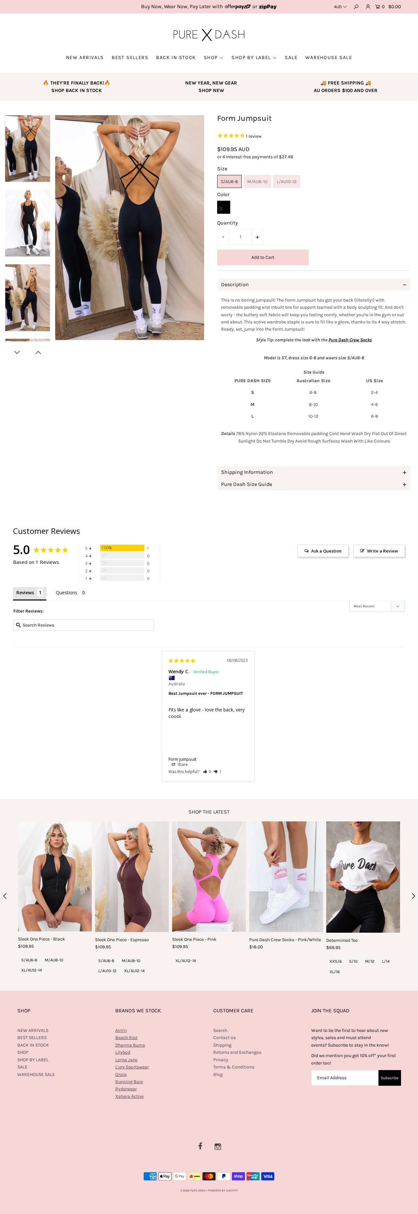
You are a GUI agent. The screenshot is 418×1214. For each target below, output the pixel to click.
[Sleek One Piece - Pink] (209, 876)
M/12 (370, 961)
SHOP (211, 57)
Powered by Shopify (223, 1190)
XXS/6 (336, 961)
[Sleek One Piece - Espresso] (132, 876)
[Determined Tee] (363, 877)
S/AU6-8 (229, 181)
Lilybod (122, 1052)
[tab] (313, 284)
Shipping (222, 1045)
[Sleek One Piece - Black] (55, 876)
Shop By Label (251, 57)
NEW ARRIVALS (85, 57)
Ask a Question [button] (326, 551)
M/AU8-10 (257, 181)
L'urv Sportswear (132, 1067)
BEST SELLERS (130, 57)
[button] (207, 771)
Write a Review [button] (382, 551)
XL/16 (335, 971)
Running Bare (129, 1081)
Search (220, 1030)
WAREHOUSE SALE (328, 57)
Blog (218, 1074)
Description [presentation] (235, 284)
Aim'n (121, 1030)
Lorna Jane (126, 1060)
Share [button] (182, 764)
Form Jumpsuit (182, 759)
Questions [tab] (66, 592)
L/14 (386, 961)
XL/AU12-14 (31, 970)
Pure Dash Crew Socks (350, 340)
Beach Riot (126, 1037)
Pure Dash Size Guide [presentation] (246, 484)
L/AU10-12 (287, 181)
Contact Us (224, 1037)
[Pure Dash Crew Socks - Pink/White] (286, 876)
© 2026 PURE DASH (193, 1190)
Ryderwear (126, 1089)
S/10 (353, 961)
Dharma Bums (130, 1045)
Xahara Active (129, 1096)
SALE (291, 57)
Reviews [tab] (25, 592)
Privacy (220, 1060)
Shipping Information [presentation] (247, 472)
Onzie (121, 1074)
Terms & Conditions (233, 1067)
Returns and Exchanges (237, 1052)
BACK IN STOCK (176, 57)
